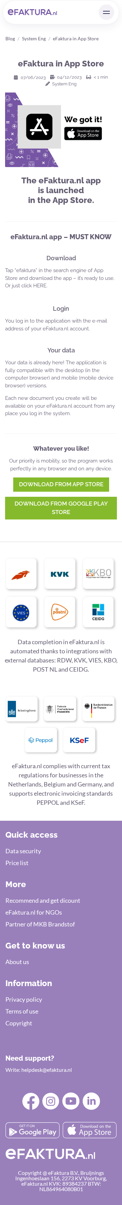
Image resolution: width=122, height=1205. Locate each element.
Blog (10, 38)
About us (17, 961)
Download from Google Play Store (61, 508)
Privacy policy (23, 999)
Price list (16, 862)
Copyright (18, 1023)
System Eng (34, 38)
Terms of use (21, 1011)
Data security (23, 851)
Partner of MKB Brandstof (40, 924)
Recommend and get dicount (42, 900)
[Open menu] (106, 12)
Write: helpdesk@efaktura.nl (38, 1069)
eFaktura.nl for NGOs (33, 912)
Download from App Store (61, 484)
